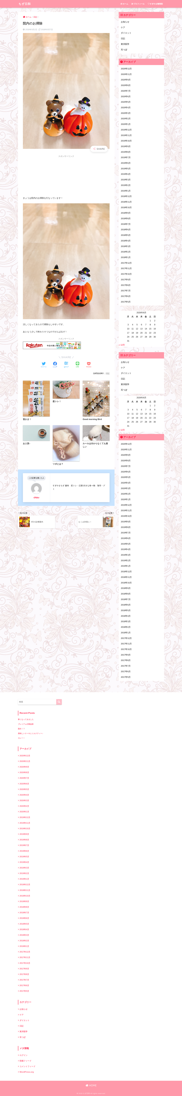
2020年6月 (126, 96)
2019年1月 (126, 191)
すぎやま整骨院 (156, 4)
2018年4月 (126, 241)
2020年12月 (126, 69)
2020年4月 (126, 107)
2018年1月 (126, 257)
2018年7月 (126, 224)
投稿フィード (25, 1061)
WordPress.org (27, 1072)
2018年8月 (126, 218)
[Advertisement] (66, 176)
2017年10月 (126, 274)
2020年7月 (126, 91)
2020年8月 (126, 85)
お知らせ (125, 22)
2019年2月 (126, 185)
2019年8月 (126, 152)
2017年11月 (126, 268)
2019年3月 (126, 180)
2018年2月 (126, 252)
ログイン (23, 1055)
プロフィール (139, 4)
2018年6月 (126, 229)
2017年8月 (126, 285)
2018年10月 (126, 207)
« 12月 (122, 345)
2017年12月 (126, 263)
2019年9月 (126, 146)
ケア (123, 27)
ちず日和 (25, 4)
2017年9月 (126, 279)
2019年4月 (126, 174)
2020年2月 (126, 118)
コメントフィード (27, 1066)
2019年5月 (126, 168)
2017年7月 (126, 290)
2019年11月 (126, 135)
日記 (108, 373)
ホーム (125, 4)
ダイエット (126, 33)
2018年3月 (126, 246)
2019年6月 (126, 163)
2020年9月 (126, 80)
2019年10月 (126, 141)
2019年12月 (126, 130)
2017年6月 (126, 296)
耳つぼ (124, 50)
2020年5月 (126, 102)
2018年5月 (126, 235)
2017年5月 (126, 302)
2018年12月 (126, 196)
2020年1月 (126, 124)
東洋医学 (125, 44)
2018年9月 (126, 213)
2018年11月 (126, 202)
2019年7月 (126, 157)
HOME (92, 1085)
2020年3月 (126, 113)
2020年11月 (126, 74)
